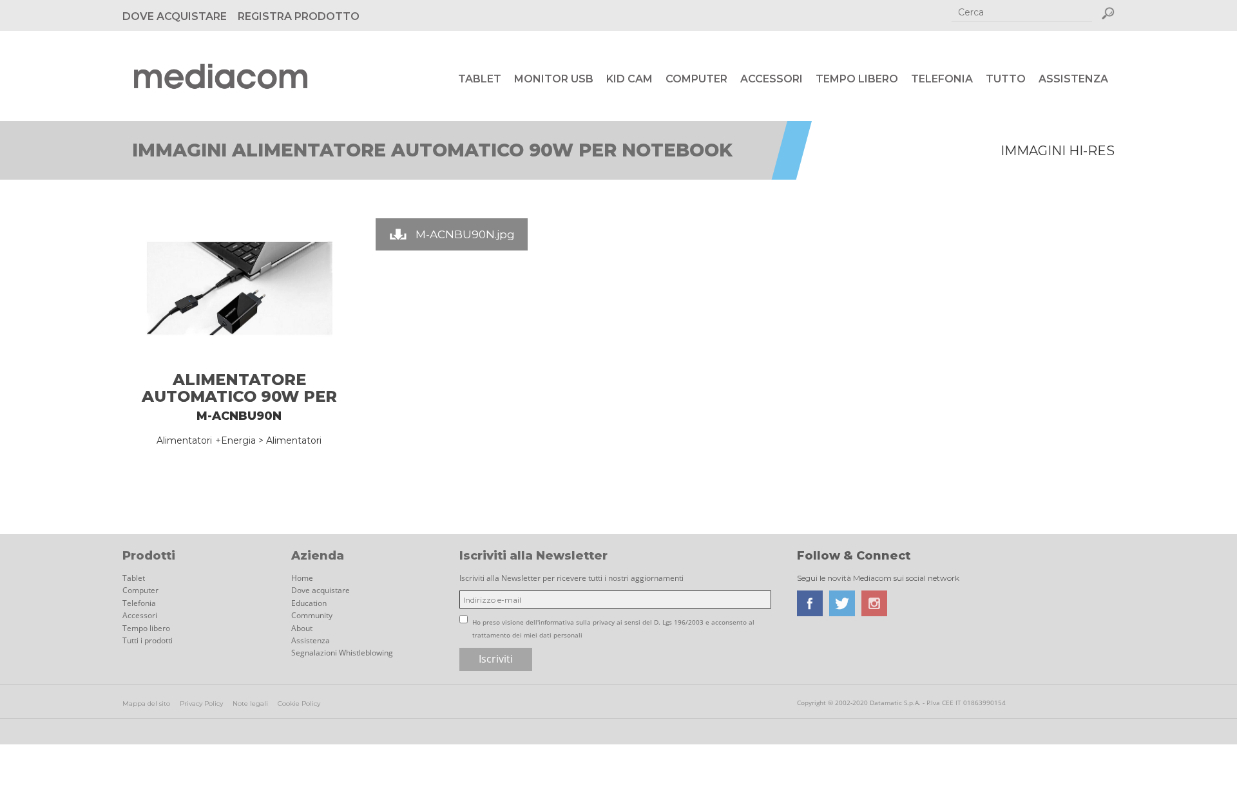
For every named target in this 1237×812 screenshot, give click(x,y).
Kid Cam (629, 79)
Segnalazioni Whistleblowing (342, 652)
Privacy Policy (201, 703)
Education (309, 603)
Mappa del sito (146, 703)
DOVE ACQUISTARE (174, 16)
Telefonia (942, 79)
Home (302, 577)
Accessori (771, 79)
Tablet (479, 79)
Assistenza (1073, 79)
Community (311, 615)
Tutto (1006, 79)
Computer (696, 79)
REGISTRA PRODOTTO (299, 16)
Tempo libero (857, 79)
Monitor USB (553, 79)
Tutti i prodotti (147, 640)
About (301, 628)
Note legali (250, 703)
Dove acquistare (320, 590)
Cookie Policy (299, 703)
